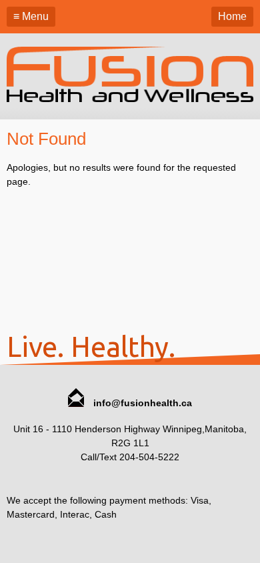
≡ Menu (31, 16)
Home (232, 16)
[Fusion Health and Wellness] (130, 98)
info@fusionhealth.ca (141, 403)
